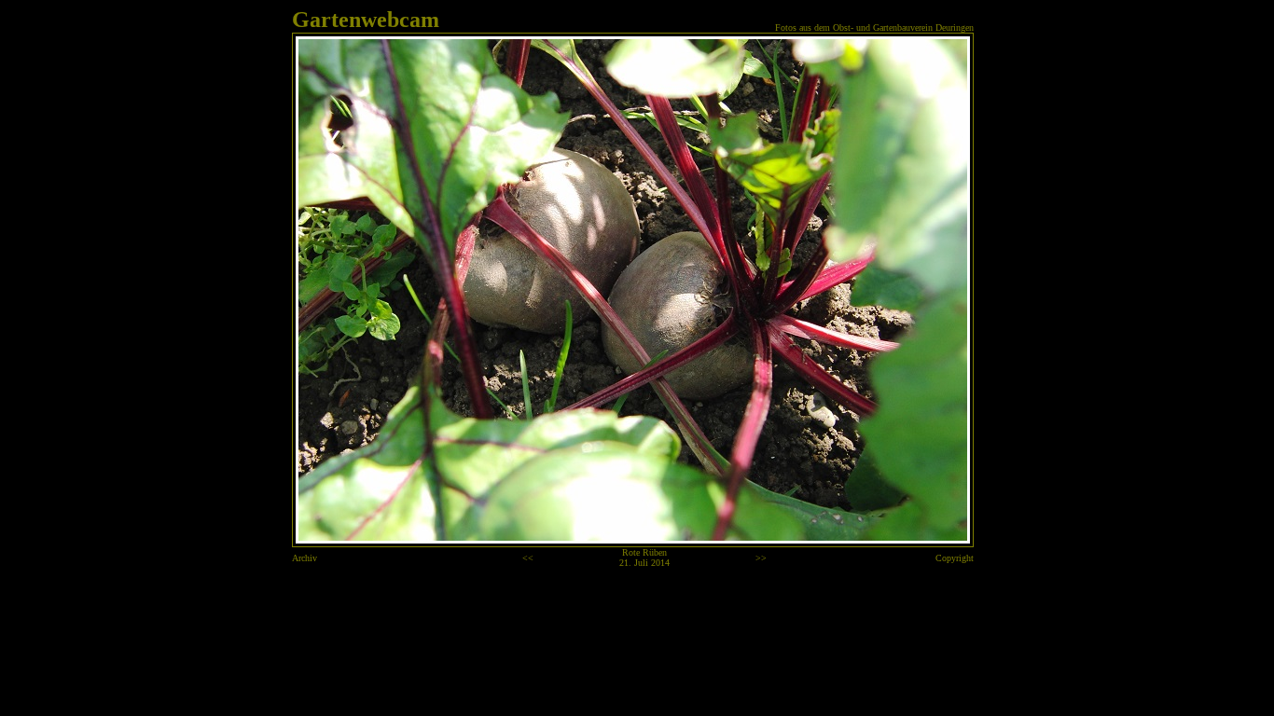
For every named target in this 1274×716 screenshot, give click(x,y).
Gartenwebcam (365, 19)
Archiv (304, 558)
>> (761, 558)
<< (527, 558)
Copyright (954, 558)
